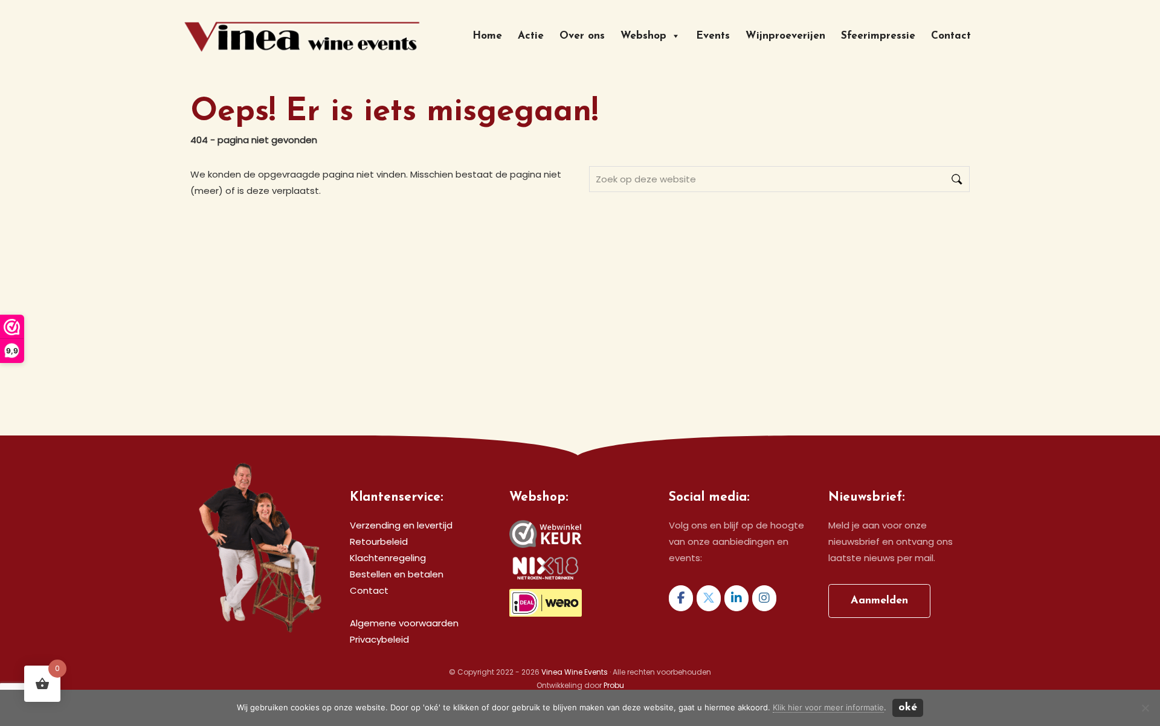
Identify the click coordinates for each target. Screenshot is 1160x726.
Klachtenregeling (388, 557)
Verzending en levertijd (401, 525)
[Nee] (1145, 708)
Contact (951, 36)
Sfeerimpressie (878, 36)
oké (907, 707)
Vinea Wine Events (263, 16)
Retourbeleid (379, 541)
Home (487, 36)
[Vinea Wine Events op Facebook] (681, 598)
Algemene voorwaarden (404, 623)
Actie (531, 36)
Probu (614, 685)
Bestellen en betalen (396, 574)
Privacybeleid (379, 639)
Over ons (582, 36)
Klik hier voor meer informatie (828, 707)
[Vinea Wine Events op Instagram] (764, 598)
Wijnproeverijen (785, 36)
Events (713, 36)
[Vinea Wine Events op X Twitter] (709, 598)
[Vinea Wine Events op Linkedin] (736, 598)
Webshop (643, 36)
